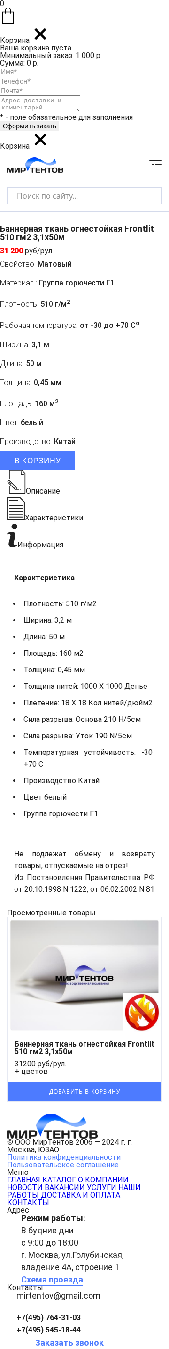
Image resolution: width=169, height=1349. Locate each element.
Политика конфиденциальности (64, 1157)
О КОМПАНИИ (103, 1179)
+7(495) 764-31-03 (48, 1317)
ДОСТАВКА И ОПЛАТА (80, 1194)
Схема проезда (52, 1279)
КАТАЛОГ (59, 1179)
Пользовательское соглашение (63, 1164)
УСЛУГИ (101, 1187)
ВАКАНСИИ (65, 1187)
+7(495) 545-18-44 (48, 1329)
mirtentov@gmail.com (58, 1295)
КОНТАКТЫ (28, 1202)
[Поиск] (147, 195)
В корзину (38, 460)
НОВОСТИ (25, 1187)
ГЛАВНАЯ (23, 1179)
